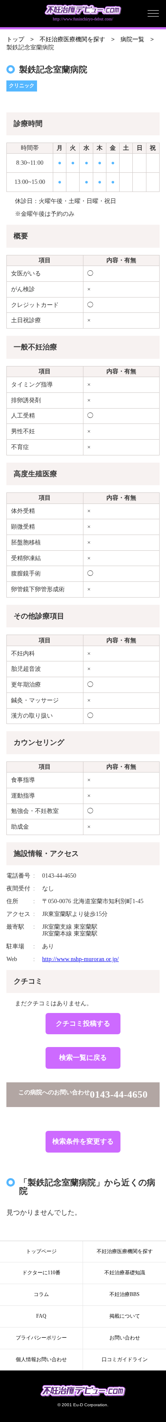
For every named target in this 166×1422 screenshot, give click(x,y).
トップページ (41, 1251)
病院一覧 (132, 39)
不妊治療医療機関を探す (72, 39)
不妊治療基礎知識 (124, 1273)
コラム (41, 1294)
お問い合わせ (124, 1338)
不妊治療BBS (124, 1294)
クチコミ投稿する (83, 1023)
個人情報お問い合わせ (41, 1359)
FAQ (41, 1316)
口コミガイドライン (125, 1359)
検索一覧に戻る (83, 1057)
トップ (15, 39)
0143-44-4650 (119, 1094)
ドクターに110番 (41, 1273)
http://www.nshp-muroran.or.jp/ (80, 959)
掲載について (124, 1316)
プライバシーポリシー (41, 1338)
